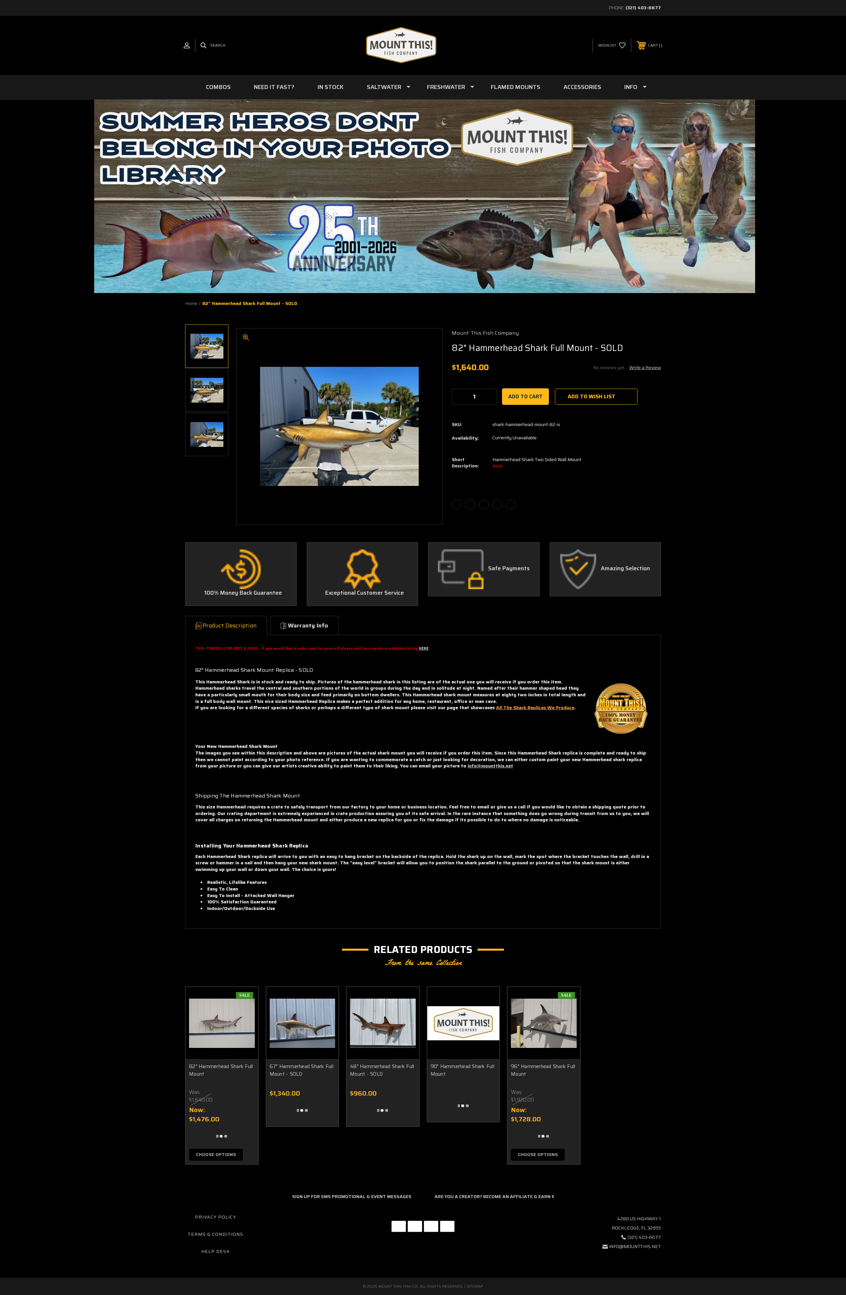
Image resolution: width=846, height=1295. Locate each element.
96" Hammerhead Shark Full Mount (543, 1070)
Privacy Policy (215, 1217)
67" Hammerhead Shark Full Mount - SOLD (301, 1070)
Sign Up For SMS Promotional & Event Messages (351, 1196)
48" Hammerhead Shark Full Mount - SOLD (382, 1070)
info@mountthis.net (490, 765)
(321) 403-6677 (643, 7)
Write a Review (645, 367)
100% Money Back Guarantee (243, 593)
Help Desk (215, 1251)
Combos (218, 87)
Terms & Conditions (215, 1234)
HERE (424, 648)
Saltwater (384, 87)
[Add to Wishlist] (244, 1017)
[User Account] (186, 45)
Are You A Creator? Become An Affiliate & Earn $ (494, 1196)
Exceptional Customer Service (364, 593)
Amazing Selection (625, 569)
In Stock (331, 87)
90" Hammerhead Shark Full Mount (462, 1070)
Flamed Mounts (515, 87)
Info (630, 87)
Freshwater (446, 87)
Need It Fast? (274, 87)
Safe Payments (509, 569)
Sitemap (474, 1286)
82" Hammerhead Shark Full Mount (221, 1070)
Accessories (582, 87)
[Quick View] (244, 1000)
